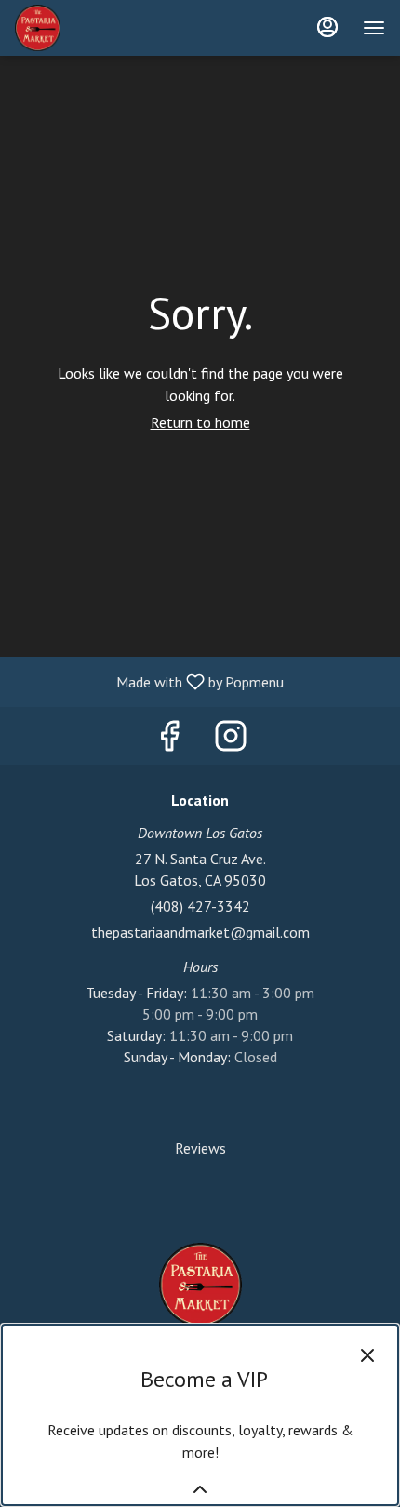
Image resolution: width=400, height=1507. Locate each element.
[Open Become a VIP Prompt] (200, 1489)
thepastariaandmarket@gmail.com (200, 932)
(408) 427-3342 (200, 906)
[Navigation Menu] (373, 28)
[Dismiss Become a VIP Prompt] (367, 1355)
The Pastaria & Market (200, 1285)
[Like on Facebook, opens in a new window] (169, 740)
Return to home (200, 422)
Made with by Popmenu (149, 681)
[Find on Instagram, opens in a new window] (230, 740)
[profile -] (327, 27)
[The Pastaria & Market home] (98, 28)
